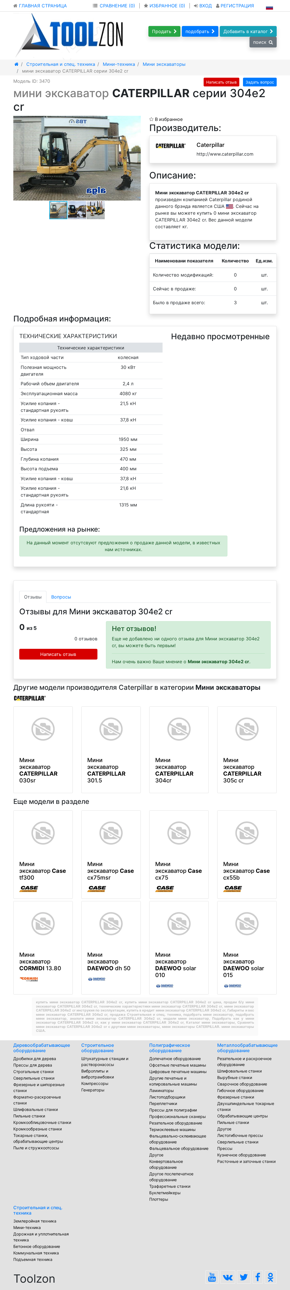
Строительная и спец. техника (38, 1210)
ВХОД (205, 5)
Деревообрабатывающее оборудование (41, 1047)
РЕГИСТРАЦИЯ (236, 5)
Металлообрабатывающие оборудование (247, 1047)
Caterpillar (211, 145)
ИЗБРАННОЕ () (167, 5)
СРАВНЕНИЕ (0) (117, 5)
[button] (135, 120)
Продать (161, 31)
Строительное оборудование (97, 1047)
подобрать (197, 31)
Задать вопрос (260, 82)
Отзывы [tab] (33, 597)
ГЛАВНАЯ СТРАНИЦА (42, 5)
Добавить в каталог (245, 31)
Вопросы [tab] (61, 597)
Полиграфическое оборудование (169, 1047)
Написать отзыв (221, 82)
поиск (259, 42)
